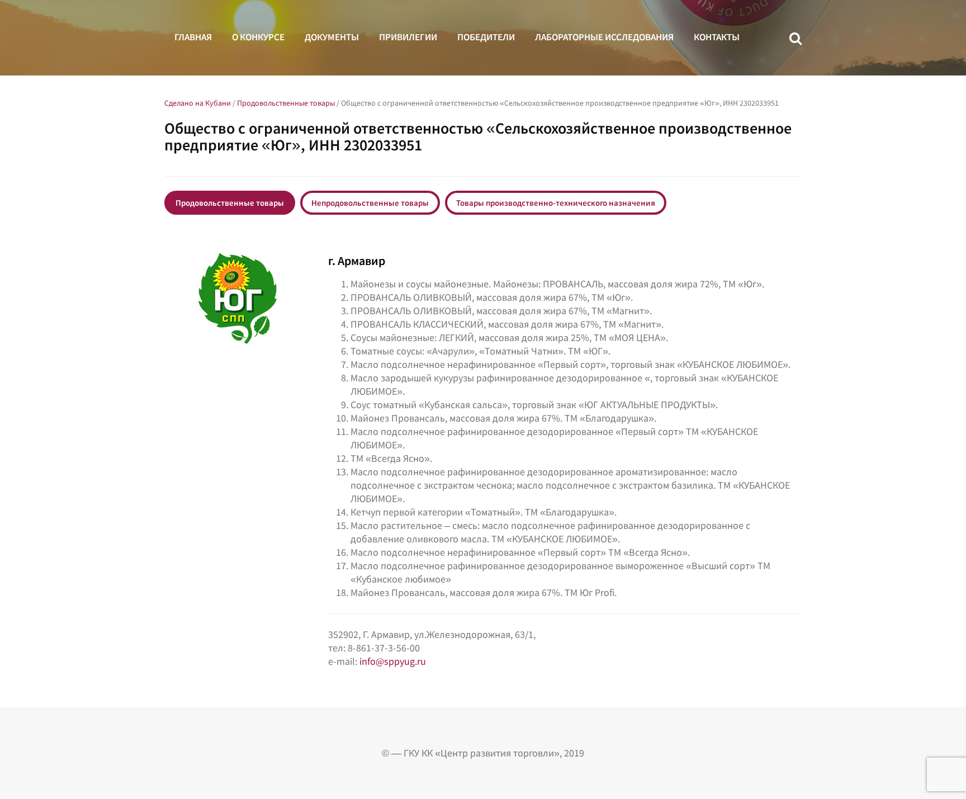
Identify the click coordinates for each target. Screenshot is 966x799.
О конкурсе (258, 37)
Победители (486, 37)
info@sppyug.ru (392, 661)
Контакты (717, 37)
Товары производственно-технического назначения (555, 202)
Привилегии (408, 37)
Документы (332, 37)
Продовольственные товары (230, 202)
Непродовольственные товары (370, 202)
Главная (193, 37)
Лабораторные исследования (604, 37)
